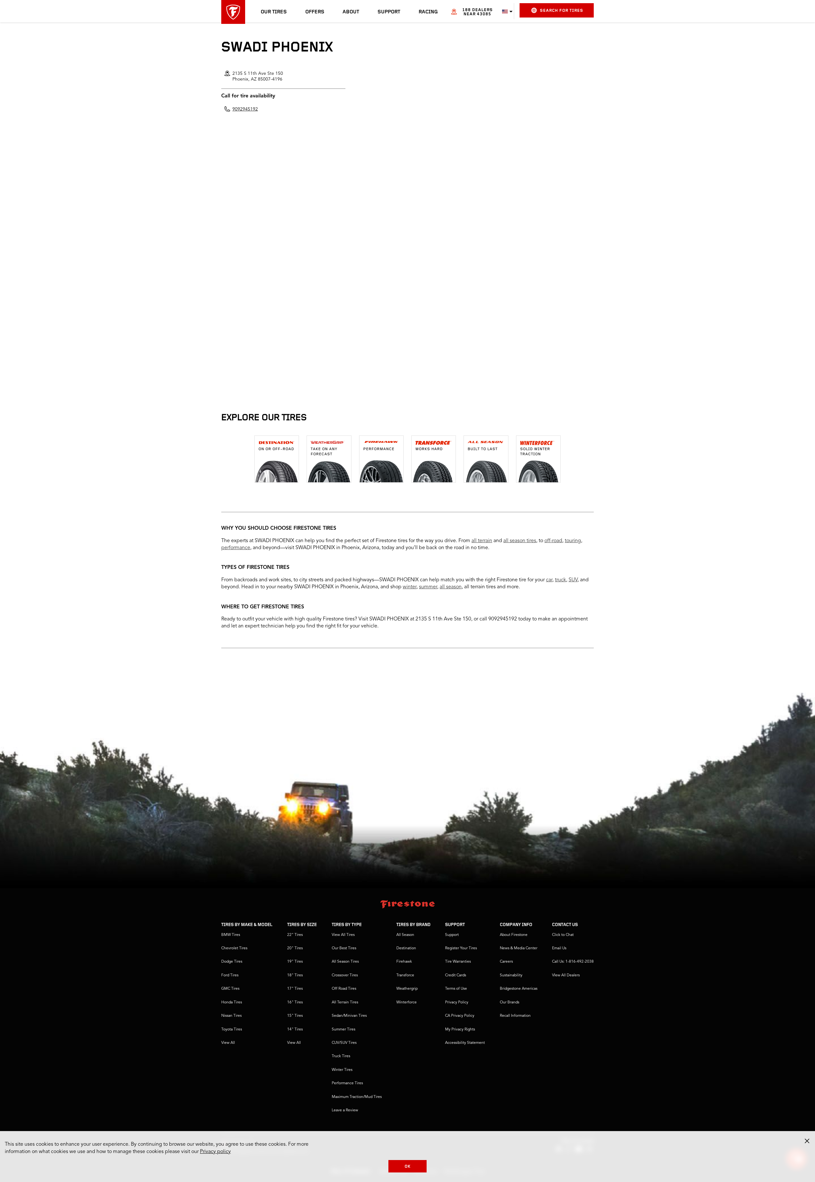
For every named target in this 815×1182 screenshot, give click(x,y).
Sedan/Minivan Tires (349, 1016)
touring (573, 540)
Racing (428, 12)
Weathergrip (407, 989)
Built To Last (483, 449)
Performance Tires (347, 1083)
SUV (573, 580)
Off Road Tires (344, 989)
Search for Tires (561, 11)
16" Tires (295, 1002)
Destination (406, 948)
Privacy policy (215, 1151)
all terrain (481, 540)
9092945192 (245, 109)
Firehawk (404, 962)
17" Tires (295, 989)
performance (235, 547)
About (351, 12)
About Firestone (514, 935)
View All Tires (343, 935)
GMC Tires (230, 989)
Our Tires (274, 12)
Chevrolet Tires (234, 948)
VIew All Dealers (566, 975)
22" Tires (295, 935)
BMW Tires (230, 935)
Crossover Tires (345, 975)
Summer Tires (343, 1029)
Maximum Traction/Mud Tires (357, 1097)
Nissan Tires (231, 1016)
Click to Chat (563, 935)
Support (389, 12)
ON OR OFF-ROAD (276, 449)
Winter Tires (342, 1070)
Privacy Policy (456, 1002)
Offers (314, 12)
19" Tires (295, 962)
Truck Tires (341, 1056)
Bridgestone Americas (518, 989)
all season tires (519, 540)
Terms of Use (456, 989)
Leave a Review (345, 1110)
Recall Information (515, 1016)
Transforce (405, 975)
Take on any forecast (324, 451)
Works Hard (429, 449)
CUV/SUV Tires (344, 1043)
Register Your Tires (461, 948)
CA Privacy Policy (459, 1016)
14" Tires (295, 1029)
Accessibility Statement (465, 1043)
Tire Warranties (458, 962)
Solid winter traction (535, 451)
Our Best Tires (344, 948)
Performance (378, 449)
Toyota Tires (231, 1029)
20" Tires (295, 948)
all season (451, 587)
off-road (553, 540)
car (549, 580)
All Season (405, 935)
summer (428, 587)
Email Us (559, 948)
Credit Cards (455, 975)
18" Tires (295, 975)
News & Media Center (518, 948)
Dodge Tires (231, 962)
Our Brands (509, 1002)
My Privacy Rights (460, 1029)
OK (408, 1166)
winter (409, 587)
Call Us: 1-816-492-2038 (573, 962)
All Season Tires (345, 962)
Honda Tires (231, 1002)
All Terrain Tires (345, 1002)
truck (560, 580)
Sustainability (511, 975)
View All (228, 1043)
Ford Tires (229, 975)
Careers (506, 962)
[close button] (807, 1141)
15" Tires (295, 1016)
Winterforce (406, 1002)
